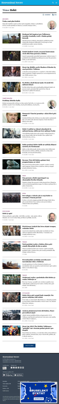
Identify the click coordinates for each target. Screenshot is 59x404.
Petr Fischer (6, 211)
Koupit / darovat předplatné (44, 381)
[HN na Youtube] (23, 367)
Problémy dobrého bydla (11, 100)
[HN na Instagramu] (16, 367)
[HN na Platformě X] (11, 367)
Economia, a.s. (12, 359)
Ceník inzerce (6, 390)
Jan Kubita (5, 19)
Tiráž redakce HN (7, 383)
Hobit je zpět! (7, 213)
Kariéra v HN (6, 388)
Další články (29, 345)
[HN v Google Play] (8, 374)
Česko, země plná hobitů (11, 21)
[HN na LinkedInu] (18, 367)
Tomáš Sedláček (7, 98)
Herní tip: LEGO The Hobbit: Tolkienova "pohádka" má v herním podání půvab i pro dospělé (37, 328)
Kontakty (5, 381)
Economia (5, 386)
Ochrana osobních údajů (23, 381)
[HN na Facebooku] (14, 367)
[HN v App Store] (18, 374)
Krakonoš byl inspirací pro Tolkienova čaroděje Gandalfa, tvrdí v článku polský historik (37, 36)
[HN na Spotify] (21, 367)
